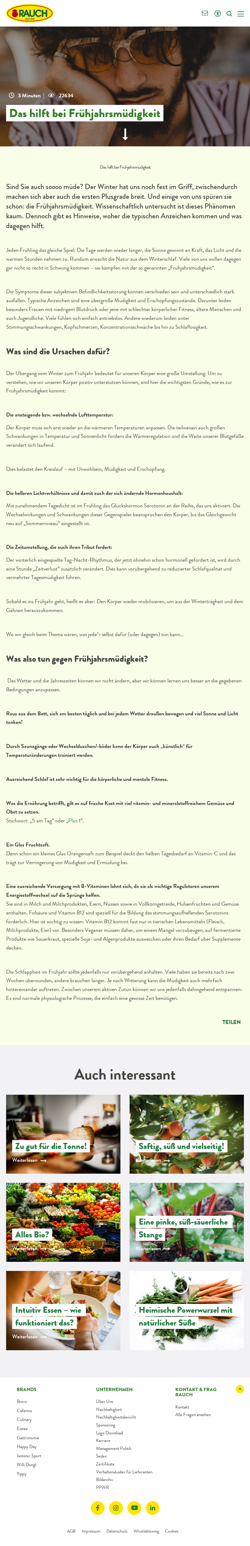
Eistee (22, 1428)
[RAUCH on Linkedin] (152, 1508)
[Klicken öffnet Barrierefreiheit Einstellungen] (217, 14)
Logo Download (109, 1433)
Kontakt (182, 1407)
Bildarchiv (104, 1479)
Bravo (22, 1401)
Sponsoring (105, 1425)
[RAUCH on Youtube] (134, 1508)
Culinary (24, 1419)
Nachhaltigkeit (109, 1409)
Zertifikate (105, 1464)
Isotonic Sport (29, 1455)
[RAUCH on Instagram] (116, 1508)
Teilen (232, 1022)
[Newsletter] (205, 14)
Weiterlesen (25, 1160)
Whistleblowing (146, 1531)
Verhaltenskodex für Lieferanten (124, 1472)
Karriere (103, 1440)
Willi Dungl (26, 1464)
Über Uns (104, 1401)
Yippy (22, 1473)
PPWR (102, 1487)
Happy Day (27, 1446)
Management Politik (113, 1448)
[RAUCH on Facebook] (98, 1508)
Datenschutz (116, 1531)
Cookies (171, 1531)
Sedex (101, 1456)
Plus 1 (74, 821)
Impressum (91, 1531)
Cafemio (24, 1410)
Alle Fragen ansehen (193, 1414)
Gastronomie (28, 1437)
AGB (71, 1531)
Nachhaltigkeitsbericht (116, 1417)
